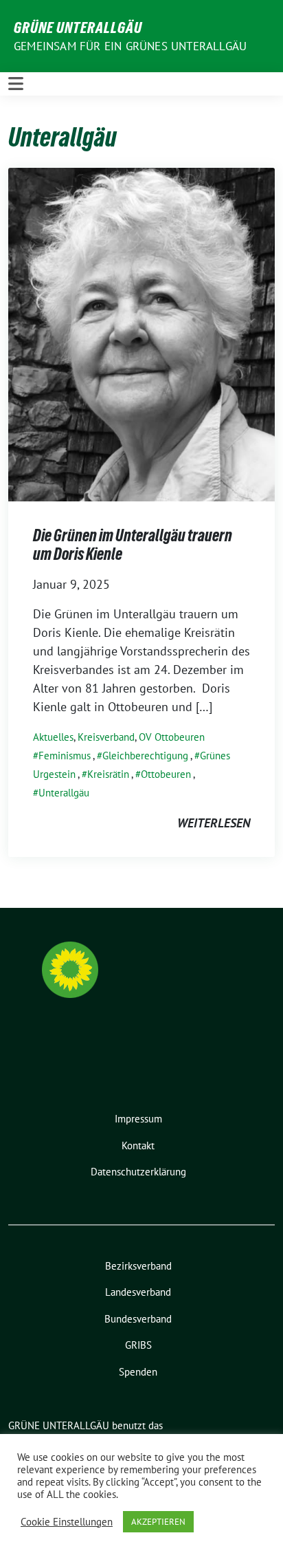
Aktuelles (53, 736)
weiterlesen (213, 823)
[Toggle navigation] (16, 83)
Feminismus (64, 755)
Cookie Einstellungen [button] (67, 1522)
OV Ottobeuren (172, 736)
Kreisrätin (108, 774)
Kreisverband (106, 736)
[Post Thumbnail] (141, 333)
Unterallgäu (63, 792)
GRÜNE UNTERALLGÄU (78, 27)
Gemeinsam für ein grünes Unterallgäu (130, 46)
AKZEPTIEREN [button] (158, 1522)
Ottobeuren (166, 774)
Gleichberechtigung (145, 755)
